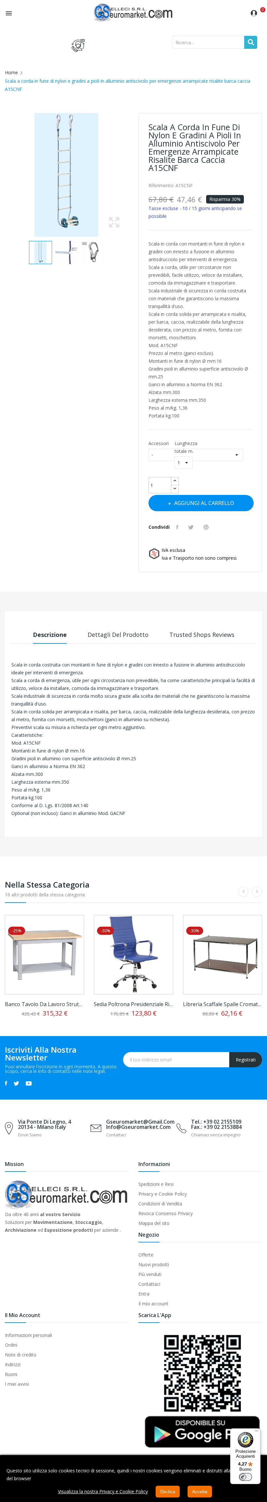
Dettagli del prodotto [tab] (118, 635)
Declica (167, 1491)
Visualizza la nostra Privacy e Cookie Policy (103, 1491)
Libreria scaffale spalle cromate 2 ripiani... (222, 1004)
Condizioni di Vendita (160, 1203)
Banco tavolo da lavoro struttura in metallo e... (44, 1004)
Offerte (145, 1255)
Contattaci (149, 1284)
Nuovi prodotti (153, 1264)
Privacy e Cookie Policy (162, 1194)
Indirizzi (13, 1364)
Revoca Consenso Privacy (165, 1213)
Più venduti (150, 1274)
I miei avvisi (17, 1384)
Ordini (11, 1345)
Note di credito (20, 1355)
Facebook (6, 1083)
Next (130, 175)
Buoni (11, 1374)
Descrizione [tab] (50, 635)
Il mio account (153, 1303)
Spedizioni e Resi (156, 1184)
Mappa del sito (154, 1223)
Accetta (199, 1491)
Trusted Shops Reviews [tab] (201, 635)
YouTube (29, 1083)
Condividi (178, 527)
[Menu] (256, 1432)
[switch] (245, 1477)
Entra (143, 1294)
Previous (3, 175)
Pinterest (207, 527)
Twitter (16, 1083)
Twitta (192, 527)
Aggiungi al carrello (204, 503)
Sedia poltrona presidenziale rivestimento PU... (133, 1004)
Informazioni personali (28, 1335)
